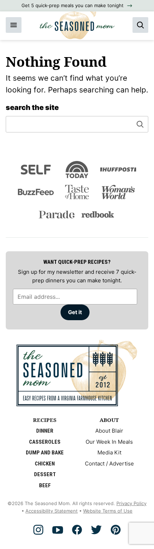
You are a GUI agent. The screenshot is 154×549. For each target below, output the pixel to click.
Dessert (45, 474)
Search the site (32, 107)
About (109, 419)
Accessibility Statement (51, 511)
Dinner (44, 431)
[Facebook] (77, 530)
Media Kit (109, 452)
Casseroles (45, 442)
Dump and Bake (45, 452)
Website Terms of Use (108, 511)
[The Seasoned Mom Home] (77, 22)
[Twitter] (96, 530)
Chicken (45, 463)
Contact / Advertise (109, 463)
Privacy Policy (131, 503)
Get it (75, 312)
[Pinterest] (116, 530)
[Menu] (13, 25)
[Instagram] (38, 530)
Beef (45, 485)
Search (140, 124)
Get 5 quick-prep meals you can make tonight (72, 5)
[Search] (140, 25)
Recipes (45, 419)
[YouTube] (58, 530)
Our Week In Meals (109, 441)
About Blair (109, 430)
